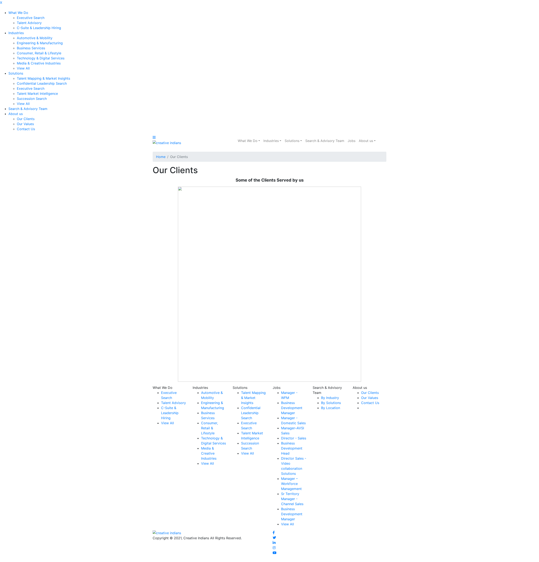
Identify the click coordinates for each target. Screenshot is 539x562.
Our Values (25, 124)
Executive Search (30, 18)
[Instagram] (274, 548)
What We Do (18, 13)
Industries (16, 33)
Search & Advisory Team (27, 109)
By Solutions (331, 403)
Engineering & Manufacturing (40, 43)
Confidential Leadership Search (42, 83)
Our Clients (26, 119)
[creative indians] (167, 142)
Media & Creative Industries (39, 63)
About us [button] (366, 141)
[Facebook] (274, 532)
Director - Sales (293, 438)
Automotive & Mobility (34, 38)
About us (15, 114)
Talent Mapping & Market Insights (43, 78)
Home (160, 157)
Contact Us (26, 129)
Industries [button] (271, 141)
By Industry (330, 398)
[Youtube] (274, 553)
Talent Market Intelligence (37, 93)
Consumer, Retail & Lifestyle (39, 53)
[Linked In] (274, 543)
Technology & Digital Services (40, 58)
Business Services (31, 48)
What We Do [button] (247, 141)
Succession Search (32, 98)
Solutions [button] (292, 141)
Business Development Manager (291, 408)
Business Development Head (291, 448)
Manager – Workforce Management (291, 483)
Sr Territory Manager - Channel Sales (292, 499)
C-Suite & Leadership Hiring (39, 28)
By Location (330, 408)
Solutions (15, 73)
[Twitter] (274, 537)
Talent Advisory (29, 23)
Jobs (351, 141)
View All (23, 68)
